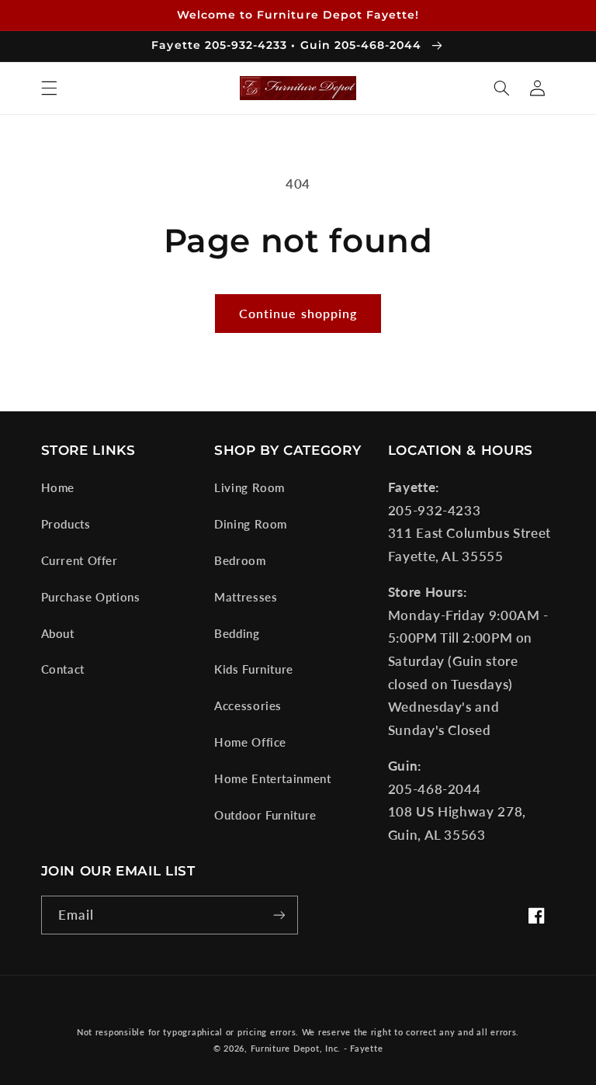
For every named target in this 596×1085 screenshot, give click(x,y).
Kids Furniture (253, 669)
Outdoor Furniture (265, 815)
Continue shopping (298, 313)
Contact (63, 669)
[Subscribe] (279, 915)
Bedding (236, 633)
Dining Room (250, 524)
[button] (49, 88)
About (57, 633)
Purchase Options (90, 597)
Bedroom (239, 560)
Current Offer (79, 560)
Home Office (250, 742)
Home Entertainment (272, 778)
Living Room (249, 487)
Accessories (248, 705)
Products (66, 524)
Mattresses (245, 597)
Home (58, 487)
